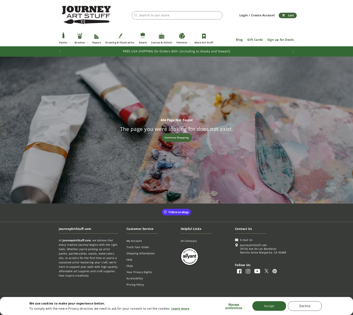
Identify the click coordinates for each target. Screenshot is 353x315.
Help (129, 259)
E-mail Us (246, 240)
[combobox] (177, 15)
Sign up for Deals (280, 40)
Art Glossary (189, 241)
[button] (288, 15)
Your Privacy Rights (139, 272)
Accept (269, 306)
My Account (134, 241)
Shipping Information (140, 253)
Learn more (180, 309)
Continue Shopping (176, 137)
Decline (304, 306)
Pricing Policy (135, 284)
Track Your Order (137, 247)
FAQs (129, 266)
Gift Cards (255, 40)
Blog (239, 40)
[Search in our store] (136, 15)
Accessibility (134, 278)
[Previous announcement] (60, 51)
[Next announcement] (293, 51)
